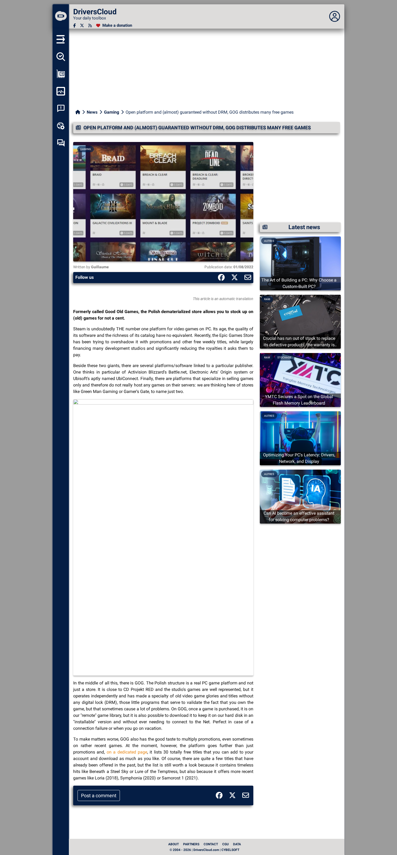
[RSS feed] (90, 25)
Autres (269, 240)
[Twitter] (82, 25)
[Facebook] (74, 25)
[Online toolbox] (60, 125)
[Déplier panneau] (334, 16)
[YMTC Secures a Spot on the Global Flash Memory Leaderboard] (300, 379)
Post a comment (98, 795)
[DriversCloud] (61, 16)
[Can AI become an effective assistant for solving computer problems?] (300, 496)
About (173, 844)
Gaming (111, 112)
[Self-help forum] (60, 143)
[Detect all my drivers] (60, 56)
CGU (225, 844)
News (92, 112)
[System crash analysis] (60, 108)
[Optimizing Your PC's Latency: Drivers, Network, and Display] (300, 437)
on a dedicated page (127, 752)
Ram (267, 299)
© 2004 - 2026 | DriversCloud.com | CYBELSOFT (204, 850)
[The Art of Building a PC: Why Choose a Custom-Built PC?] (300, 263)
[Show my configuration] (60, 74)
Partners (191, 844)
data (237, 844)
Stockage (284, 357)
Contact (211, 844)
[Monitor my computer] (60, 91)
